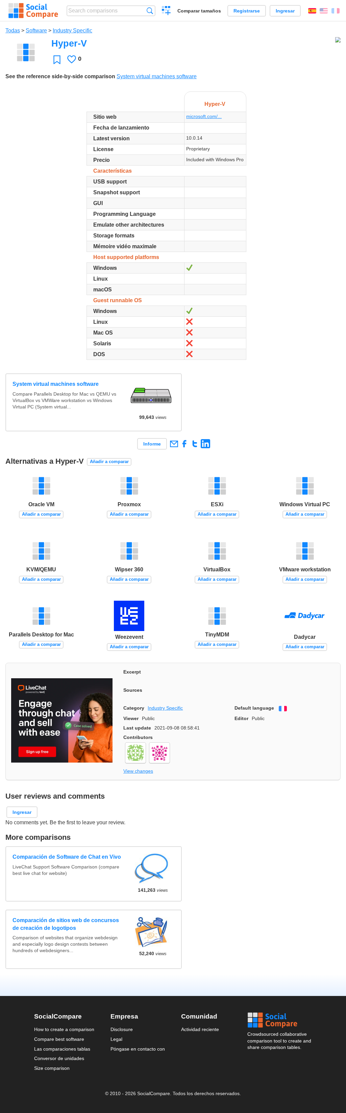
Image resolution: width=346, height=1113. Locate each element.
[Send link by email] (173, 443)
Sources (132, 690)
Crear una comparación (166, 11)
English (324, 10)
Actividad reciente (200, 1029)
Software (36, 30)
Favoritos (56, 59)
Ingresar (285, 10)
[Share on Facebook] (184, 443)
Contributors (138, 737)
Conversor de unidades (59, 1058)
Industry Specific (72, 30)
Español (312, 10)
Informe (152, 444)
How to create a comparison (64, 1029)
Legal (116, 1039)
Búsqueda (150, 10)
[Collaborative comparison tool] (33, 11)
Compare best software (59, 1039)
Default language (254, 708)
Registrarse (246, 10)
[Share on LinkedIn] (205, 443)
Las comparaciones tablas (62, 1049)
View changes (138, 771)
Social (279, 1020)
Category (133, 708)
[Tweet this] (194, 443)
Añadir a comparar (109, 461)
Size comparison (52, 1068)
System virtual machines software (157, 76)
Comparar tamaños (199, 10)
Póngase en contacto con (137, 1049)
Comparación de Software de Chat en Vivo (67, 857)
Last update (137, 728)
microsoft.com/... (204, 116)
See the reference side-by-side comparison (60, 76)
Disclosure (121, 1029)
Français (335, 10)
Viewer (131, 718)
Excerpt (132, 672)
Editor (241, 718)
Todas (12, 30)
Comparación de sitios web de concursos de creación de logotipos (66, 924)
